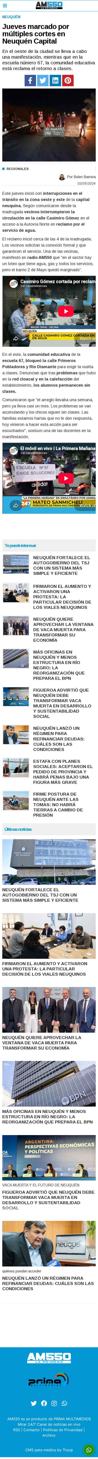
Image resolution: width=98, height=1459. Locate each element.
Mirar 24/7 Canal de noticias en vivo (49, 1424)
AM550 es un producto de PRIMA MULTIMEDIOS (49, 1419)
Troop (68, 1450)
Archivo (49, 1435)
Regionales (18, 169)
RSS (16, 1430)
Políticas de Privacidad (63, 1430)
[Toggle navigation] (5, 5)
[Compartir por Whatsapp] (88, 1450)
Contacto (31, 1430)
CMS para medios (40, 1450)
